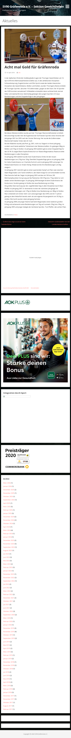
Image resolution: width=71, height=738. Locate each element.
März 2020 (7, 618)
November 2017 (8, 699)
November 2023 (8, 544)
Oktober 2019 (8, 635)
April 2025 (6, 503)
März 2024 (7, 530)
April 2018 (6, 682)
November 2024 (8, 520)
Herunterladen (35, 288)
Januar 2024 (7, 537)
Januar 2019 (7, 659)
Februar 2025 (7, 510)
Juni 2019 (6, 642)
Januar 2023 (7, 571)
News (16, 215)
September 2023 (9, 547)
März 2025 (7, 507)
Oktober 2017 (8, 702)
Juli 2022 (6, 584)
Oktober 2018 (8, 669)
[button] (68, 4)
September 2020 (9, 615)
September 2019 (9, 638)
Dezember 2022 (8, 574)
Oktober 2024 (8, 523)
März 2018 (7, 686)
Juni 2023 (6, 557)
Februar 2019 (7, 655)
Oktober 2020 (8, 611)
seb (19, 72)
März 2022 (7, 591)
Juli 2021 (6, 605)
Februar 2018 (7, 689)
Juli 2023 (6, 554)
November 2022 (8, 578)
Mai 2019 (6, 645)
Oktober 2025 (8, 496)
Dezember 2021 (8, 598)
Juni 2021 (6, 608)
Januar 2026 (7, 486)
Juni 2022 (6, 588)
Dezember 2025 (8, 490)
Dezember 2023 (8, 540)
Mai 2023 (6, 561)
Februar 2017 (7, 709)
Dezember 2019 (8, 628)
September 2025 (9, 500)
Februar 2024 (7, 534)
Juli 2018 (6, 672)
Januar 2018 (7, 692)
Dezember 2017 (8, 696)
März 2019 (7, 652)
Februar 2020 (7, 621)
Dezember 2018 (8, 662)
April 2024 (6, 527)
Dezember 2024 (8, 517)
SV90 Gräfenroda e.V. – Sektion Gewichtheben (33, 6)
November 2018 (8, 665)
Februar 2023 (7, 567)
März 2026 (7, 483)
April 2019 (6, 648)
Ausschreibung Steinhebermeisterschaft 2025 (16, 288)
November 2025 (8, 493)
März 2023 (7, 564)
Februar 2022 (7, 594)
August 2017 (7, 706)
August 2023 (7, 550)
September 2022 (9, 581)
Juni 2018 (6, 675)
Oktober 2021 (8, 601)
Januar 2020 (7, 625)
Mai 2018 (6, 679)
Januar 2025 (7, 513)
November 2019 (8, 632)
